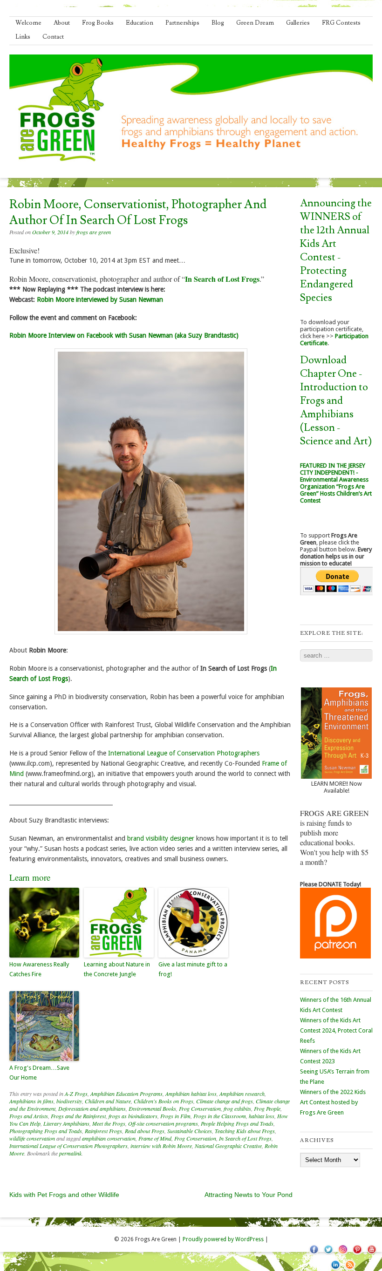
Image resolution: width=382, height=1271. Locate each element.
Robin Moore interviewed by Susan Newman (100, 299)
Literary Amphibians (66, 1123)
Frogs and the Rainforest (78, 1116)
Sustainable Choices (189, 1131)
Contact (53, 37)
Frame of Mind (154, 1138)
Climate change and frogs (224, 1101)
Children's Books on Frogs (163, 1101)
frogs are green (93, 232)
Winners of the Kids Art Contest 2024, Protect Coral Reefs (336, 1030)
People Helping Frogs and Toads (237, 1123)
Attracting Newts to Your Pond (249, 1194)
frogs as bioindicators (133, 1116)
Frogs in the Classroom (219, 1116)
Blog (217, 23)
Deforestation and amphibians (92, 1108)
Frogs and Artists (28, 1116)
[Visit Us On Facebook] (314, 1254)
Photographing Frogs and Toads (45, 1131)
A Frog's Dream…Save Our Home (39, 1072)
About (62, 23)
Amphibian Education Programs (126, 1093)
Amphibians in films (31, 1101)
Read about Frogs (144, 1131)
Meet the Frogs (108, 1123)
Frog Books (98, 23)
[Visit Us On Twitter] (328, 1254)
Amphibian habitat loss (191, 1093)
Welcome (28, 23)
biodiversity (69, 1101)
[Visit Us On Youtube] (371, 1254)
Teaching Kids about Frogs (245, 1131)
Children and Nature (108, 1101)
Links (22, 37)
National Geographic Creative (228, 1145)
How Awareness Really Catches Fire (39, 969)
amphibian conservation (109, 1138)
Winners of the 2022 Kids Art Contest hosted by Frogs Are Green (333, 1102)
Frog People (267, 1108)
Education (139, 23)
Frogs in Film (175, 1116)
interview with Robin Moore (161, 1145)
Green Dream (255, 23)
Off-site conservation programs (163, 1123)
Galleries (298, 23)
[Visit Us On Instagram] (342, 1254)
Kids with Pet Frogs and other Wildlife (64, 1194)
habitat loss (261, 1116)
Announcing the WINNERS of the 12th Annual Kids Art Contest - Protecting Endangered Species (336, 251)
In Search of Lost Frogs (245, 1138)
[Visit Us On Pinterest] (357, 1254)
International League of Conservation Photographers (183, 753)
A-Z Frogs (76, 1093)
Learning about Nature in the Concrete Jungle (117, 969)
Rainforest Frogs (103, 1131)
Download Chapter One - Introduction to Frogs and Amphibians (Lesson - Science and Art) (336, 400)
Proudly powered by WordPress (223, 1239)
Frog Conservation (200, 1108)
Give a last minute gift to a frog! (192, 969)
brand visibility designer (160, 838)
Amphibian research (242, 1093)
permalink (70, 1153)
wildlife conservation (32, 1138)
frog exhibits (237, 1108)
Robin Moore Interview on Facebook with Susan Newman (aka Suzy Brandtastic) (124, 335)
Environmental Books (152, 1108)
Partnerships (182, 23)
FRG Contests (341, 23)
